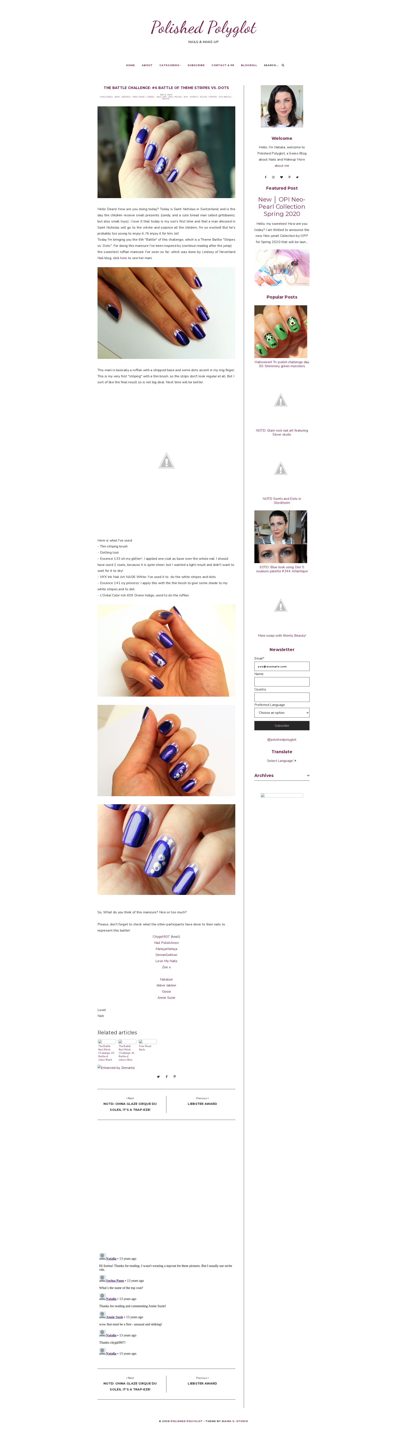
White (165, 99)
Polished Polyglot (203, 27)
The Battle (225, 97)
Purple (194, 97)
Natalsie (166, 979)
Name (258, 674)
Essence (126, 97)
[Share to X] (158, 1076)
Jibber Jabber (166, 985)
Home (130, 65)
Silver (203, 97)
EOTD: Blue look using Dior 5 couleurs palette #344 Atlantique (282, 569)
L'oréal (150, 97)
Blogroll (249, 65)
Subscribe (196, 65)
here (124, 258)
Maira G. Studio (235, 1421)
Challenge (106, 97)
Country (260, 689)
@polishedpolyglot (281, 739)
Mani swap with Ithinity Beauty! (282, 635)
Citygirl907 (161, 936)
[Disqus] (166, 1187)
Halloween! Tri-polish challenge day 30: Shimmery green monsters (282, 364)
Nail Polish (175, 97)
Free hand (138, 97)
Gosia (166, 991)
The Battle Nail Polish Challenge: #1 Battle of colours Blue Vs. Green (127, 1053)
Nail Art (162, 97)
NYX (186, 97)
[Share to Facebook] (166, 1076)
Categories (169, 65)
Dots (117, 97)
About (147, 65)
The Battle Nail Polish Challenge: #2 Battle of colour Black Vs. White (106, 1053)
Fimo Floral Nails (145, 1048)
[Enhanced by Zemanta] (116, 1067)
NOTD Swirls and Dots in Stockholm (282, 500)
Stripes (213, 97)
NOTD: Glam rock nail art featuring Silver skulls (282, 432)
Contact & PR (223, 65)
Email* (259, 658)
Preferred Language (269, 705)
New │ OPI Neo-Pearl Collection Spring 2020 (281, 206)
